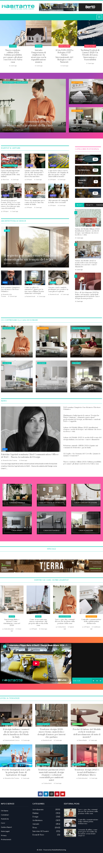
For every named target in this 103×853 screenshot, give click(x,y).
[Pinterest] (57, 793)
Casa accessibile (8, 82)
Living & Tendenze (43, 724)
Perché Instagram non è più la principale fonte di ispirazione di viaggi (16, 772)
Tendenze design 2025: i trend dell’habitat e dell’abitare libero (87, 772)
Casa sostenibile (21, 82)
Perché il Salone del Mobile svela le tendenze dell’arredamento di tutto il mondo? (87, 733)
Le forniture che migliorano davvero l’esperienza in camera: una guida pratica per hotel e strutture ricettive (90, 56)
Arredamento (77, 724)
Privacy (4, 835)
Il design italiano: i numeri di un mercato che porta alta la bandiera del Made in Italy (16, 733)
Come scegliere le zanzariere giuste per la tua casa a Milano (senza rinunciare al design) (34, 290)
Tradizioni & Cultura (10, 165)
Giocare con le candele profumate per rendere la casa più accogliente (58, 289)
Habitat (29, 165)
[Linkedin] (45, 793)
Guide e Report (6, 827)
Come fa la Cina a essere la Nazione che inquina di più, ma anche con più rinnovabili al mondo (58, 174)
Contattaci (5, 815)
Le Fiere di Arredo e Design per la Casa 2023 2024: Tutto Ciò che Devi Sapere (64, 54)
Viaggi (4, 764)
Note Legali (5, 831)
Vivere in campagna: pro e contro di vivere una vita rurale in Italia (35, 202)
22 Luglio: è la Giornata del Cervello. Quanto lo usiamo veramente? (81, 455)
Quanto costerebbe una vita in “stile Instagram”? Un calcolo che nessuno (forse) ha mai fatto (34, 174)
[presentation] (1, 43)
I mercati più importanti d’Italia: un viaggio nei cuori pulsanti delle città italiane (10, 174)
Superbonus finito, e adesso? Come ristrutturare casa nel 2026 (91, 622)
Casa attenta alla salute (81, 328)
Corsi (3, 823)
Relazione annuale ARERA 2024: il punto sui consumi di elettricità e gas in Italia (80, 447)
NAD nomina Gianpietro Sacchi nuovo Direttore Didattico (10, 289)
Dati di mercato (7, 724)
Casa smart (7, 363)
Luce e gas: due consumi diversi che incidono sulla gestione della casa (12, 621)
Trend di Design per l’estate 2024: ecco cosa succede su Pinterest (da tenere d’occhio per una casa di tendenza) (10, 204)
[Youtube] (62, 793)
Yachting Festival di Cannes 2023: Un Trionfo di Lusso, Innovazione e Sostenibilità (38, 55)
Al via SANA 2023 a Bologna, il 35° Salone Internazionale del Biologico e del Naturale (13, 56)
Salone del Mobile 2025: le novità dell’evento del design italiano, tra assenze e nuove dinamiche (86, 264)
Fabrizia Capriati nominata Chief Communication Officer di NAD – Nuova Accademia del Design (30, 455)
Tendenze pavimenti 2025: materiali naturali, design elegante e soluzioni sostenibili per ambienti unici (51, 774)
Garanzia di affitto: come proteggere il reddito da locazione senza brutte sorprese (65, 622)
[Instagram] (51, 793)
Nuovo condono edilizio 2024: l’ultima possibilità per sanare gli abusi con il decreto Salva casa (82, 463)
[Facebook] (40, 793)
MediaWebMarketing (59, 850)
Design (7, 230)
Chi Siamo (4, 811)
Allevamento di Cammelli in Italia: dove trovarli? (58, 201)
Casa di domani (77, 82)
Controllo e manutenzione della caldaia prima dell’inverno (38, 621)
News (5, 282)
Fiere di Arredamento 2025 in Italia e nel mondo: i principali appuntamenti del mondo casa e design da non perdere (87, 295)
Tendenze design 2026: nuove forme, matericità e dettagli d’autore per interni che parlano (51, 733)
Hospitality (90, 46)
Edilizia (91, 616)
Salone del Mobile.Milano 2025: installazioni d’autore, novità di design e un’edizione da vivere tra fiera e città (87, 232)
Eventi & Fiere (13, 46)
